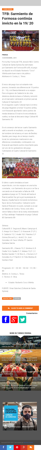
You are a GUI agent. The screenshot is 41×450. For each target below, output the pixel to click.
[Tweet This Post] (10, 447)
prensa (5, 55)
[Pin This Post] (17, 447)
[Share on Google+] (23, 447)
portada (17, 298)
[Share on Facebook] (3, 447)
